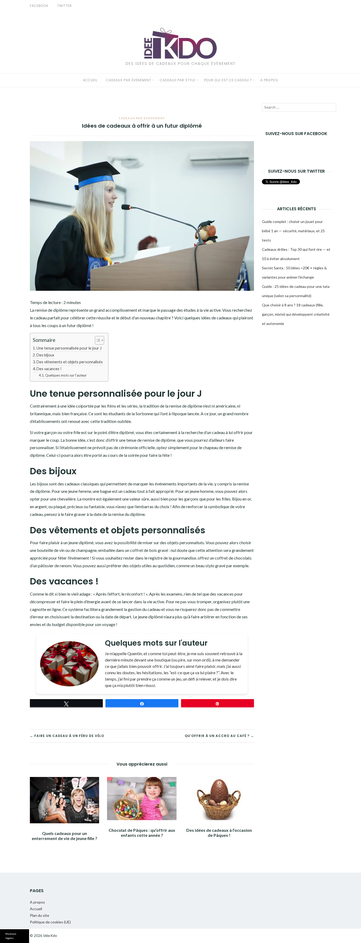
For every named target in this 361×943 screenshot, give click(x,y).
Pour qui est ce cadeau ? (228, 80)
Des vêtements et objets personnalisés (69, 362)
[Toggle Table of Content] (97, 340)
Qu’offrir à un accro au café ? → (219, 736)
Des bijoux (45, 355)
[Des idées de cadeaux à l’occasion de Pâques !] (219, 798)
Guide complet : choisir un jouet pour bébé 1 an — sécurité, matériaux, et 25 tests (293, 230)
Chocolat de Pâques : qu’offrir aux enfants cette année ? (142, 833)
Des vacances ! (49, 369)
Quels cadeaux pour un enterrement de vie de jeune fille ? (64, 836)
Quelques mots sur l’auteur (66, 375)
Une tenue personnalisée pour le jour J (68, 348)
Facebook (39, 5)
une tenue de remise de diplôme (147, 440)
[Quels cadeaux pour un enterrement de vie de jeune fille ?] (64, 800)
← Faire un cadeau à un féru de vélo (67, 736)
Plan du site (39, 915)
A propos (269, 80)
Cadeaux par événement (128, 80)
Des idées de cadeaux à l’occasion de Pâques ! (219, 833)
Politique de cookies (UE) (50, 922)
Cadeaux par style (177, 80)
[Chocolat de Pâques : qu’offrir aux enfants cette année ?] (141, 798)
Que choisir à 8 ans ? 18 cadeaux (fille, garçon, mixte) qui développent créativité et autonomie (296, 314)
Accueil (90, 80)
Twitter (64, 5)
